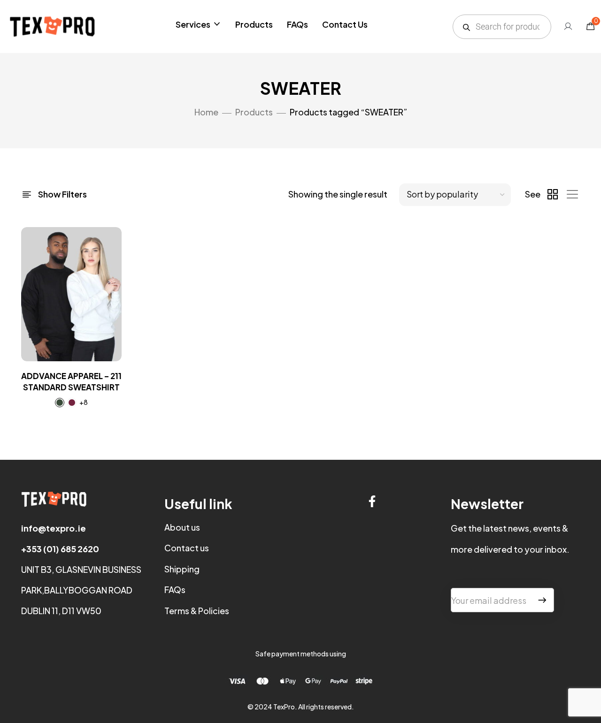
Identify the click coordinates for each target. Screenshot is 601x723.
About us (182, 527)
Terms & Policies (196, 610)
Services (193, 24)
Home (206, 112)
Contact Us (345, 24)
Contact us (186, 547)
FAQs (297, 24)
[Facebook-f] (372, 501)
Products (254, 24)
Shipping (182, 568)
